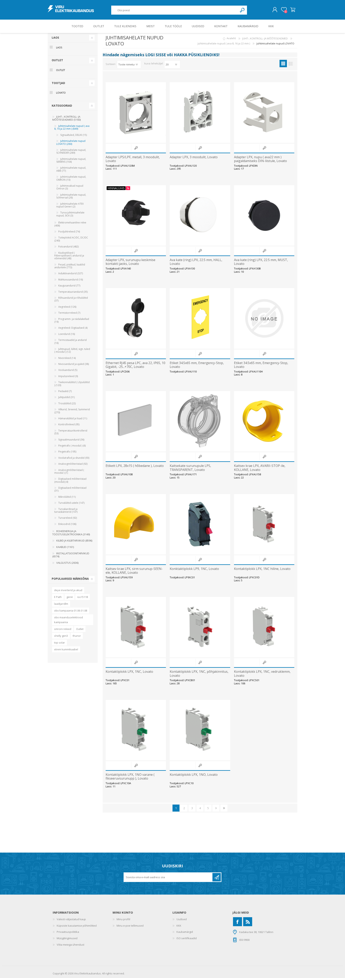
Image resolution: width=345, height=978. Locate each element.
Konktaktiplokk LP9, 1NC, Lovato (194, 569)
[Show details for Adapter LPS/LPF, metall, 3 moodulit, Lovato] (136, 112)
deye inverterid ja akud (68, 590)
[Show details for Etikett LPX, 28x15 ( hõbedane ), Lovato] (136, 421)
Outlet (79, 629)
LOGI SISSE (155, 54)
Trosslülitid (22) (67, 403)
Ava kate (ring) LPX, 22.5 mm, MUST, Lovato (261, 262)
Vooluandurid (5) (67, 370)
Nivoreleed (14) (67, 358)
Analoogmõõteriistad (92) (72, 463)
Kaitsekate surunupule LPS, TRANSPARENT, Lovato (190, 467)
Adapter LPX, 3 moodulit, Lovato (194, 157)
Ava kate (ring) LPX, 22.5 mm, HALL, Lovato (196, 262)
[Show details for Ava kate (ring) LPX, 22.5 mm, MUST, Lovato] (264, 215)
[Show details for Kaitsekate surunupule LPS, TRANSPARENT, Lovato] (200, 421)
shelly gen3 (61, 636)
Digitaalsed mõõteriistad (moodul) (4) (70, 480)
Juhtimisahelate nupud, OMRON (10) (71, 178)
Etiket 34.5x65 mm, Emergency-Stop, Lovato (197, 365)
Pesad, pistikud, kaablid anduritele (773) (69, 266)
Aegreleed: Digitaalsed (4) (72, 327)
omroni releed (62, 629)
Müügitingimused (67, 938)
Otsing (242, 10)
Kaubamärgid (184, 932)
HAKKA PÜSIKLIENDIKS (196, 54)
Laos (59, 47)
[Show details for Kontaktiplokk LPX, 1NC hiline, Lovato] (264, 524)
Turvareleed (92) (67, 518)
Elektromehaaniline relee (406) (70, 224)
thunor (77, 636)
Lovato (61, 92)
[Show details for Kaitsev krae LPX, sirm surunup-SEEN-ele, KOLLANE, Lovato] (136, 524)
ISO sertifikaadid (186, 938)
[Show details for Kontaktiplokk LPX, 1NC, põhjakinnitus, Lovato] (200, 627)
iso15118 (82, 597)
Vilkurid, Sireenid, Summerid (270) (72, 411)
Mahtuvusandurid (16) (70, 279)
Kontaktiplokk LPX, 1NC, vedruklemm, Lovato (262, 673)
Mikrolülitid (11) (67, 497)
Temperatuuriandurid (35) (73, 291)
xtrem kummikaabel (66, 649)
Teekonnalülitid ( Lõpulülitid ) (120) (72, 383)
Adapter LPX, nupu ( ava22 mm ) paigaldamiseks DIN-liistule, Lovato (260, 159)
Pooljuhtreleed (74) (69, 231)
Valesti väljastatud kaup (71, 919)
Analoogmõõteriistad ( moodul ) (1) (69, 471)
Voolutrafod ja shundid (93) (73, 457)
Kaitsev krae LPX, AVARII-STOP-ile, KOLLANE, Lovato (259, 467)
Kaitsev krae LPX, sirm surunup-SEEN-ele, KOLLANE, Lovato (134, 571)
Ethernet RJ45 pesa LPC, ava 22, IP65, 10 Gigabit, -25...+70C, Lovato (135, 365)
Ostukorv (292, 9)
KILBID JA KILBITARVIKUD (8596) (74, 540)
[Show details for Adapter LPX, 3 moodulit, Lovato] (200, 112)
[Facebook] (237, 921)
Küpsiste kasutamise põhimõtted (77, 925)
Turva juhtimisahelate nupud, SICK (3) (70, 214)
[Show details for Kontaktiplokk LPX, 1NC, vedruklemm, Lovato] (264, 627)
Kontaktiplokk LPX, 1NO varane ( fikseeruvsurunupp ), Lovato (130, 776)
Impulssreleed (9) (68, 376)
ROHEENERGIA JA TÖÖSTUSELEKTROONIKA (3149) (71, 532)
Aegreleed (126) (67, 306)
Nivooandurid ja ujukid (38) (73, 364)
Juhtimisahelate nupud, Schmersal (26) (71, 196)
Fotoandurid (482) (68, 246)
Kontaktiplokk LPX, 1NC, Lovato (129, 672)
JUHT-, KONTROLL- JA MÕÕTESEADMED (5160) (66, 118)
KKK (178, 925)
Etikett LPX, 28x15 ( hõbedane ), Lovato (135, 466)
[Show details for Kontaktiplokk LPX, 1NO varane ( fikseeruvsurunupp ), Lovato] (136, 730)
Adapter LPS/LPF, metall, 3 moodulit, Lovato (133, 159)
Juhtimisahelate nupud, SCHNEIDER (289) (71, 151)
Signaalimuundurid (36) (71, 439)
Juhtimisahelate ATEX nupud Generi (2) (70, 205)
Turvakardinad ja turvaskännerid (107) (65, 510)
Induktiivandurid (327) (70, 273)
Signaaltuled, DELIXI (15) (73, 135)
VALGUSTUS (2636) (67, 563)
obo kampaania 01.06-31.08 (70, 610)
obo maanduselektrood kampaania (68, 620)
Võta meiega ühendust (70, 944)
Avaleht (231, 38)
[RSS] (247, 921)
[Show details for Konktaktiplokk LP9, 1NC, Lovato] (200, 524)
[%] (108, 187)
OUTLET (60, 70)
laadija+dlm (61, 604)
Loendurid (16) (66, 334)
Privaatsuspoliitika (68, 932)
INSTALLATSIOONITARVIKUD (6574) (70, 555)
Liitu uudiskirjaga (216, 877)
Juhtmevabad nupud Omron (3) (69, 187)
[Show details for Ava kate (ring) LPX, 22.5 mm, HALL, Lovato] (200, 215)
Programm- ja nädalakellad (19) (71, 320)
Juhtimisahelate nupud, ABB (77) (71, 169)
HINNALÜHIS (116, 188)
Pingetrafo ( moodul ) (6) (72, 445)
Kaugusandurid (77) (69, 285)
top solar (59, 642)
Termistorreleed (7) (69, 312)
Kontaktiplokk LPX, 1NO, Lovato (194, 775)
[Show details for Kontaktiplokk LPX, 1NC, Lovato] (136, 627)
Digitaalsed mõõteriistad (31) (70, 489)
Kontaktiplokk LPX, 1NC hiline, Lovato (262, 569)
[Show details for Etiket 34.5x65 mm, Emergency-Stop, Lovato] (200, 318)
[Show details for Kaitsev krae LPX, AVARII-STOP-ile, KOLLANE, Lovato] (264, 421)
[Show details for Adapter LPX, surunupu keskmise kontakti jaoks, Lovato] (136, 215)
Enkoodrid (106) (67, 524)
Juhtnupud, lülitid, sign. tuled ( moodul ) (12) (72, 350)
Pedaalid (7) (65, 391)
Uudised (181, 919)
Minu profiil (123, 919)
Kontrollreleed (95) (68, 424)
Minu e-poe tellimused (130, 925)
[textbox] (175, 10)
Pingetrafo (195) (67, 451)
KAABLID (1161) (65, 547)
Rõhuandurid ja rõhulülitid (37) (71, 299)
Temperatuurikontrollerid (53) (70, 432)
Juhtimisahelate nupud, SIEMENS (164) (71, 160)
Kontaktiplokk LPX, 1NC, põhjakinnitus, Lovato (199, 673)
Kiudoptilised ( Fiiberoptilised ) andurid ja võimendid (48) (69, 255)
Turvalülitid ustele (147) (71, 503)
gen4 (69, 597)
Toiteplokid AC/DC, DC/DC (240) (71, 239)
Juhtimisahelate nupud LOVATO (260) (70, 142)
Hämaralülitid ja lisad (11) (72, 418)
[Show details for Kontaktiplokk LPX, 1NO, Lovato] (200, 730)
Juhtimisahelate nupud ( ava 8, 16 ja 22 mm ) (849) (71, 127)
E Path (58, 597)
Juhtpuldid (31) (66, 397)
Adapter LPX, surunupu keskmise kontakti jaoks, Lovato (130, 262)
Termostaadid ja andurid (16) (70, 341)
